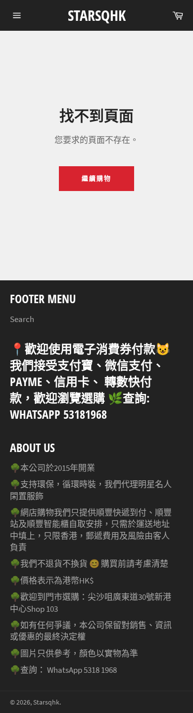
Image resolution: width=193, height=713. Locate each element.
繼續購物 (96, 178)
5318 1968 (100, 669)
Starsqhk (97, 15)
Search (22, 319)
